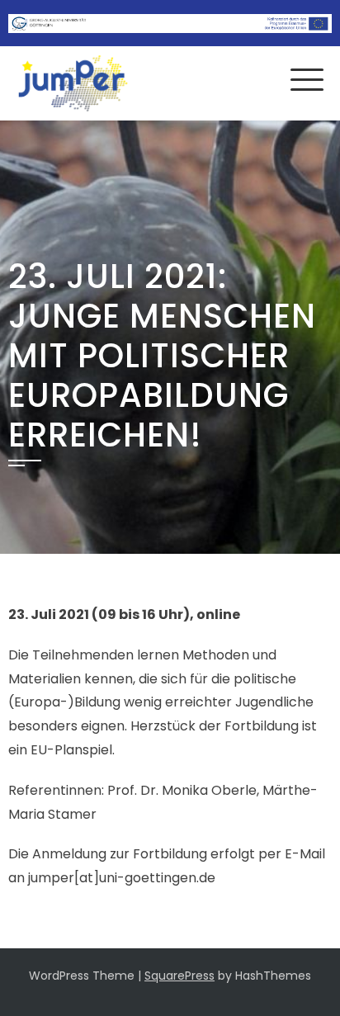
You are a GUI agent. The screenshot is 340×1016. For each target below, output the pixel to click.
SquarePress (179, 975)
